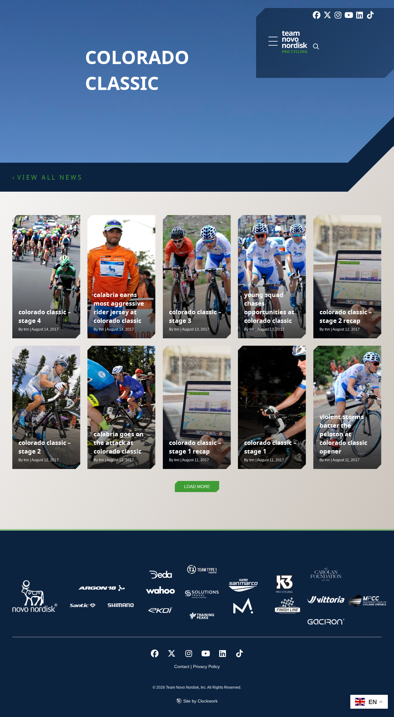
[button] (273, 42)
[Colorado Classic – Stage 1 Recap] (197, 407)
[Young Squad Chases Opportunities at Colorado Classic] (272, 276)
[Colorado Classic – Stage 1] (272, 407)
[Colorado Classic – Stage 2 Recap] (347, 276)
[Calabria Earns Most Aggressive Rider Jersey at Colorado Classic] (121, 276)
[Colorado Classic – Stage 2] (46, 407)
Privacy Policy (206, 666)
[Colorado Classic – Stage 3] (197, 276)
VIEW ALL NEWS (50, 178)
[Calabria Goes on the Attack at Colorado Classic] (121, 407)
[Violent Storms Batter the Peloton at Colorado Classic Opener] (347, 407)
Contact (181, 666)
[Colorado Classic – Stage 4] (46, 276)
